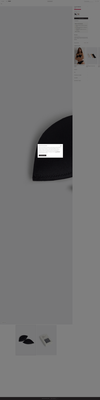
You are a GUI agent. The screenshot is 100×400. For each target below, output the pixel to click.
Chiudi (61, 145)
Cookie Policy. (58, 151)
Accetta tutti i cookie (42, 155)
